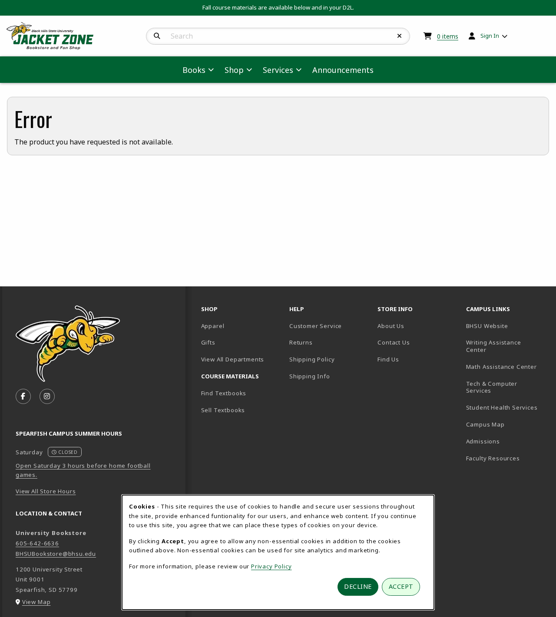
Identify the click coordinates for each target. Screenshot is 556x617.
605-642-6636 (37, 543)
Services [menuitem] (278, 70)
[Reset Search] (399, 36)
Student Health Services (506, 407)
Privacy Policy (271, 566)
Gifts (208, 342)
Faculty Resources (506, 458)
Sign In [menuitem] (489, 35)
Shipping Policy (311, 359)
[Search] (157, 36)
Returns (301, 342)
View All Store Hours (46, 491)
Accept (401, 586)
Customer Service (315, 326)
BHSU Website (506, 326)
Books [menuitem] (193, 70)
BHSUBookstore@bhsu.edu (56, 554)
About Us (390, 326)
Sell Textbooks (223, 410)
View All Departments (233, 359)
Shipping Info (309, 376)
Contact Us (393, 342)
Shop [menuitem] (234, 70)
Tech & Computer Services (506, 387)
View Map (36, 602)
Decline (358, 586)
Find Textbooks (224, 393)
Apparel (213, 326)
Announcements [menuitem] (343, 70)
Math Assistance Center (506, 366)
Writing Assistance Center (506, 346)
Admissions (506, 441)
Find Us (418, 359)
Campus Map (506, 424)
